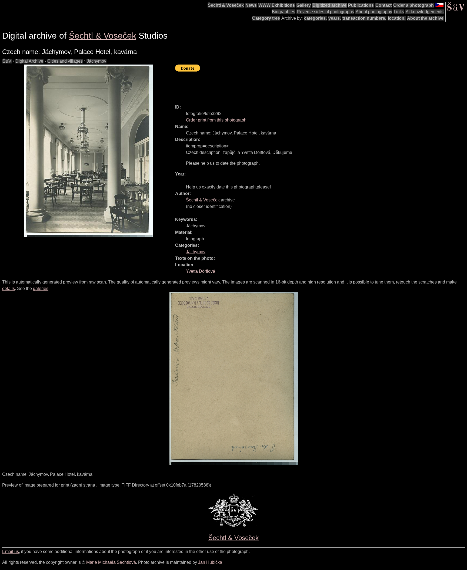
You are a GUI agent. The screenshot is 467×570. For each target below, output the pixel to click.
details (8, 288)
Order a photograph (413, 5)
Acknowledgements (424, 11)
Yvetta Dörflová (200, 271)
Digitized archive (329, 5)
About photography (374, 11)
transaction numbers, (364, 18)
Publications (361, 5)
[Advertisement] (273, 85)
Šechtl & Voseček (226, 5)
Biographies (283, 11)
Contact (383, 5)
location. (396, 18)
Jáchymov (96, 61)
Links (399, 11)
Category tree (266, 18)
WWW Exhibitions (276, 5)
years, (334, 18)
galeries (40, 288)
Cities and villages (65, 61)
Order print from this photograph (216, 120)
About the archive (425, 18)
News (251, 5)
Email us (10, 551)
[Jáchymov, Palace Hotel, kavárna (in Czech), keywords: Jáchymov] (88, 151)
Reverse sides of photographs (325, 11)
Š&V (6, 61)
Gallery (303, 5)
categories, (315, 18)
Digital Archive (29, 61)
